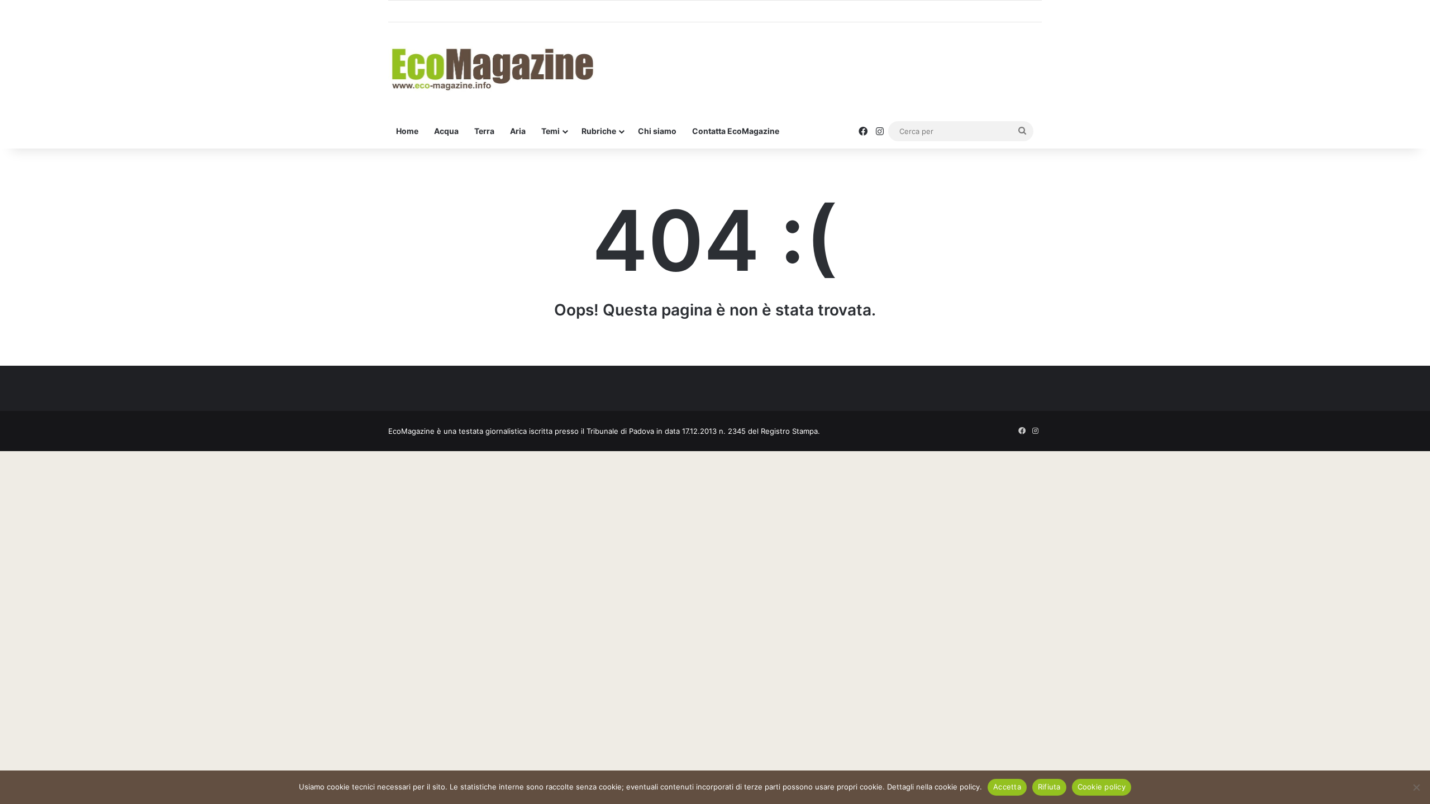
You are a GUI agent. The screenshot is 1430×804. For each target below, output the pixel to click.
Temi (550, 131)
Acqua (446, 131)
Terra (484, 131)
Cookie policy (1102, 786)
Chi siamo (657, 131)
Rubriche (598, 131)
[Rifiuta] (1416, 787)
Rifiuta (1049, 786)
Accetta (1007, 786)
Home (407, 131)
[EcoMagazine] (491, 68)
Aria (518, 131)
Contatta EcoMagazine (735, 131)
